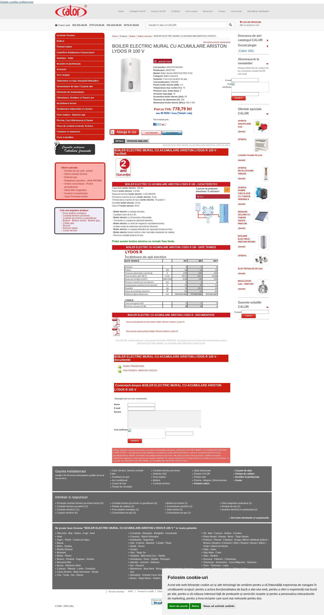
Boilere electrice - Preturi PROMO (246, 239)
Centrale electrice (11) (68, 509)
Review (117, 412)
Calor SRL (246, 51)
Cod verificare (121, 430)
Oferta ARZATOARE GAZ (244, 124)
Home (121, 11)
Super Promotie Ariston (76, 196)
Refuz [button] (195, 605)
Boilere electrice (145, 36)
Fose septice (159, 477)
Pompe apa (200, 477)
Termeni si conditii (145, 591)
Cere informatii (151, 133)
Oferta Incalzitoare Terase (246, 171)
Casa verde (236, 11)
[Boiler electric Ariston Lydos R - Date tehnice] (171, 279)
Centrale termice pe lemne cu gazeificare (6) (134, 503)
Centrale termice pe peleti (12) (72, 506)
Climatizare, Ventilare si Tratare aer (75, 97)
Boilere (60, 41)
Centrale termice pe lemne (76, 216)
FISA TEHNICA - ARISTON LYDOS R (140, 370)
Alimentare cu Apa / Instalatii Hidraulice (78, 81)
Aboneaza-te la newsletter (248, 61)
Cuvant (238, 312)
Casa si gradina (65, 137)
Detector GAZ (160, 473)
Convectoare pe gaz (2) (124, 512)
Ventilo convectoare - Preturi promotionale (78, 185)
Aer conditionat (119, 480)
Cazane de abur (243, 470)
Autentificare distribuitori (258, 11)
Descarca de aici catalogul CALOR (250, 38)
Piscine (66, 226)
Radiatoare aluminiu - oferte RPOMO (83, 180)
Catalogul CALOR (137, 11)
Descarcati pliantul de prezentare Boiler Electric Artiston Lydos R (155, 322)
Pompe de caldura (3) (123, 506)
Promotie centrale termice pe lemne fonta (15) (80, 503)
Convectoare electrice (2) (179, 506)
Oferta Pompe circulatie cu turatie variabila (244, 193)
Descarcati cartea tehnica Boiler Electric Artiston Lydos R (152, 331)
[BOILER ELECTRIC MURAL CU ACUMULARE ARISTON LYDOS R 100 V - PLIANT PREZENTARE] (120, 366)
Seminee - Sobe (65, 58)
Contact (221, 11)
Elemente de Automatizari (70, 92)
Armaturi (61, 69)
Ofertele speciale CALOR (250, 111)
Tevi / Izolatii (63, 75)
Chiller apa (68, 223)
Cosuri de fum (70, 230)
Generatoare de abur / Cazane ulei (75, 86)
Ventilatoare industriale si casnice (75, 109)
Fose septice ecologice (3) (125, 509)
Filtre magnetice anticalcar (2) (237, 503)
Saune (238, 480)
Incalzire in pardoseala (69, 63)
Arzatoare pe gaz (120, 477)
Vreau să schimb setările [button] (218, 605)
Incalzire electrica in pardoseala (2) (239, 509)
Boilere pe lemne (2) (177, 503)
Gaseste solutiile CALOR (249, 304)
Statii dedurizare (202, 470)
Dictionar (162, 591)
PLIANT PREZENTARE (133, 366)
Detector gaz (70, 177)
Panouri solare (64, 46)
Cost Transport (172, 133)
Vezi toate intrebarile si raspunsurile (250, 518)
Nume (117, 404)
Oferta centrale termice (75, 174)
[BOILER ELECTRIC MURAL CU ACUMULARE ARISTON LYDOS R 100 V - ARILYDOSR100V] (131, 75)
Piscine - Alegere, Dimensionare (210, 480)
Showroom (208, 11)
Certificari (175, 11)
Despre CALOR (158, 11)
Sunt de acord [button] (179, 605)
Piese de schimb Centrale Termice (75, 126)
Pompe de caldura (245, 473)
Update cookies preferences (16, 2)
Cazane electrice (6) (67, 512)
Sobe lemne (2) (174, 509)
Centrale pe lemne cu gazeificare (80, 218)
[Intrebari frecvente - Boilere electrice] (74, 148)
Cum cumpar (191, 11)
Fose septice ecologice (74, 213)
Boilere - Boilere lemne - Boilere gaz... (82, 220)
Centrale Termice (66, 35)
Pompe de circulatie (122, 486)
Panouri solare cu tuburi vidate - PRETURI (244, 218)
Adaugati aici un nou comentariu (130, 398)
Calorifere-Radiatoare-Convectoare (75, 52)
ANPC (131, 591)
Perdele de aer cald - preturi (78, 171)
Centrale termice (161, 483)
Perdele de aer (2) (231, 506)
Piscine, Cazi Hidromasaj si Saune (75, 120)
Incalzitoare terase (66, 103)
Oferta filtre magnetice (75, 190)
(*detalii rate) (184, 113)
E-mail (117, 408)
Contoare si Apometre (68, 131)
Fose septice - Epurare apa (71, 114)
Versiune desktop (116, 591)
